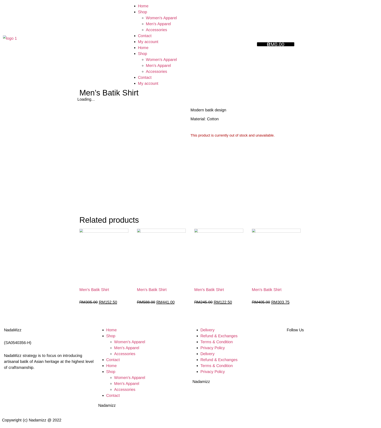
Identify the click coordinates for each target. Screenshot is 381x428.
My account (148, 42)
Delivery (207, 330)
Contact (145, 36)
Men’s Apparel (158, 24)
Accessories (156, 30)
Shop (142, 12)
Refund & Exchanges (219, 336)
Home (143, 6)
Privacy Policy (212, 348)
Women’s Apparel (161, 18)
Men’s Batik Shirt (94, 289)
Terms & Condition (216, 342)
